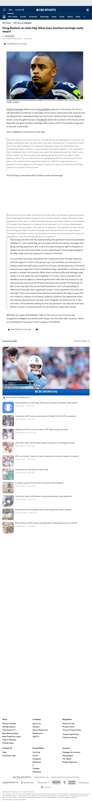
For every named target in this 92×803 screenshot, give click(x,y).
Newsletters (67, 755)
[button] (4, 10)
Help (4, 752)
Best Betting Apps (10, 733)
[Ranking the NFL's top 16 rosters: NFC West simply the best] (8, 434)
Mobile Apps (8, 743)
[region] (46, 371)
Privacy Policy (68, 727)
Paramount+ (37, 733)
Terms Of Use (68, 723)
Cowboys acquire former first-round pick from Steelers (39, 483)
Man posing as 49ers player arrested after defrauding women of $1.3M (46, 523)
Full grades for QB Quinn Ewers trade (31, 469)
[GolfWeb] (46, 787)
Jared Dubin (9, 36)
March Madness (9, 740)
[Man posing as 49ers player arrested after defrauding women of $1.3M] (8, 527)
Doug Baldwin (43, 109)
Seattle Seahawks (14, 109)
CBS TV (35, 736)
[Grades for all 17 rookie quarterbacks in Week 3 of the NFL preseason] (8, 421)
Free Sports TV (8, 730)
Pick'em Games (9, 723)
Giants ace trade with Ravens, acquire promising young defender (43, 496)
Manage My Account (71, 752)
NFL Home (6, 23)
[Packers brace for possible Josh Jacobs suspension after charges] (8, 514)
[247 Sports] (10, 782)
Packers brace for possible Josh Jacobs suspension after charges (43, 509)
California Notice (69, 737)
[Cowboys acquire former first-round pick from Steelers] (8, 487)
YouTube (36, 752)
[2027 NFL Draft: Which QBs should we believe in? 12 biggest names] (8, 447)
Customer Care (9, 755)
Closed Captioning (70, 734)
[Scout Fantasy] (83, 782)
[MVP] (71, 781)
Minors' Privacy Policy (71, 730)
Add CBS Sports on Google (17, 44)
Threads (35, 768)
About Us (36, 723)
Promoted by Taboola (80, 341)
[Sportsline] (27, 782)
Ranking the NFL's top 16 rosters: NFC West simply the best (41, 429)
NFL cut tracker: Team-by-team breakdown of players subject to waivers (47, 456)
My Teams (66, 759)
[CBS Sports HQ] (41, 777)
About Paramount (40, 730)
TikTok (35, 755)
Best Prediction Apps (11, 736)
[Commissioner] (58, 781)
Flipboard (36, 772)
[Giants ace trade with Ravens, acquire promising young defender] (8, 501)
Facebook (42, 119)
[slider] (46, 388)
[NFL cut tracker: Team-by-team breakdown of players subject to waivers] (8, 461)
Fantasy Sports (8, 727)
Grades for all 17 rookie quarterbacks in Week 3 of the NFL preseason (45, 416)
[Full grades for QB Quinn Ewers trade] (8, 474)
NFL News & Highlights (23, 23)
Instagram (36, 759)
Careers (35, 727)
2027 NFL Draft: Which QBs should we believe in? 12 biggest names (45, 443)
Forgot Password (69, 762)
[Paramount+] (43, 782)
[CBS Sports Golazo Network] (65, 777)
